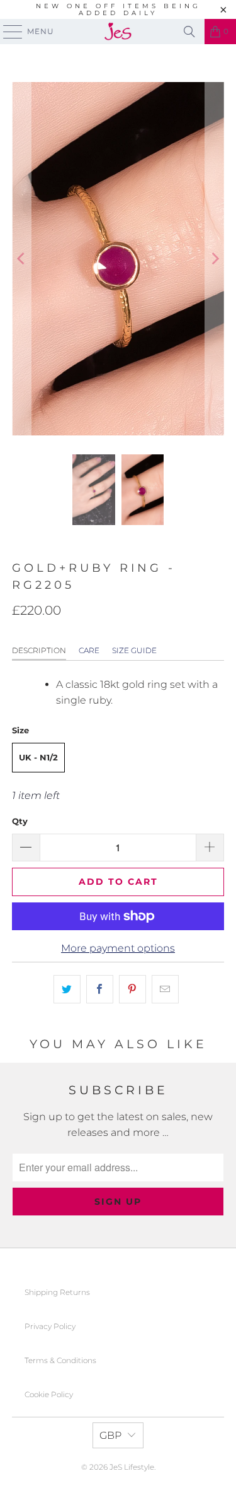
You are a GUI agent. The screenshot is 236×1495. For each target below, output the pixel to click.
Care (89, 650)
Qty (20, 821)
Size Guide (134, 650)
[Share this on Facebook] (99, 989)
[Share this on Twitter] (67, 989)
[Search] (189, 31)
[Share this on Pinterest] (132, 989)
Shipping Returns (57, 1292)
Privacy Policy (50, 1326)
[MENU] (7, 31)
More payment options (118, 948)
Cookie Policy (49, 1394)
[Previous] (21, 258)
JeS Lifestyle (132, 1467)
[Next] (215, 258)
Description (39, 650)
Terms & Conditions (60, 1360)
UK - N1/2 (38, 757)
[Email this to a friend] (165, 989)
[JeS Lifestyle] (118, 31)
